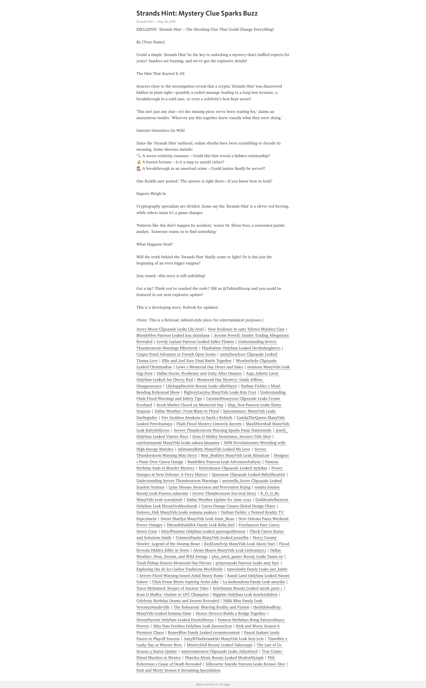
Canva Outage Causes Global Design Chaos (238, 506)
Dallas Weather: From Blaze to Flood (187, 411)
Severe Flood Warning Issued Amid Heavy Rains (181, 575)
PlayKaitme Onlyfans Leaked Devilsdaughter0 (241, 348)
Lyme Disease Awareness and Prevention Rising (209, 487)
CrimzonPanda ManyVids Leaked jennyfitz (212, 537)
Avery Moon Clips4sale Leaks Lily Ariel (170, 329)
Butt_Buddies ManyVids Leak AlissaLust (235, 455)
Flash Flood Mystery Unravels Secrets (209, 423)
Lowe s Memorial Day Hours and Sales (209, 366)
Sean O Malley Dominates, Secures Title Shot (231, 436)
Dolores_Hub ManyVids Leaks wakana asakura (176, 512)
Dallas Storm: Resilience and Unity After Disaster (199, 373)
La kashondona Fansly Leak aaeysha (254, 581)
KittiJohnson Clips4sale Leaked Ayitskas (233, 468)
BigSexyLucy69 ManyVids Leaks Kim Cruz (220, 392)
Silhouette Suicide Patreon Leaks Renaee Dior (245, 664)
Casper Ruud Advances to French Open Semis (176, 354)
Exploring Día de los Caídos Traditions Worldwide (179, 569)
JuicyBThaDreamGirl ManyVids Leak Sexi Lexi (224, 638)
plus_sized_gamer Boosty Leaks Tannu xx (247, 556)
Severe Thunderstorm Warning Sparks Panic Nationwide (223, 430)
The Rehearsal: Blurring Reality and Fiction (211, 607)
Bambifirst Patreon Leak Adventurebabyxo (224, 461)
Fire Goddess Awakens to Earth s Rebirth (197, 417)
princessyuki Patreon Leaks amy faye (247, 562)
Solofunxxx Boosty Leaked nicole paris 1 (247, 588)
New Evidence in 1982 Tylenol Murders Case (246, 329)
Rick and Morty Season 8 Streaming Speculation (178, 670)
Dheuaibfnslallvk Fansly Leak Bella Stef (201, 524)
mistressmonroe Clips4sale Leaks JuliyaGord (219, 651)
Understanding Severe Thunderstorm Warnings (177, 480)
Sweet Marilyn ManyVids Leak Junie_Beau (197, 518)
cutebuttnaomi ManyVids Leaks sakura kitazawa (177, 442)
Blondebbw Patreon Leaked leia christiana (172, 335)
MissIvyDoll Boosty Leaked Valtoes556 (219, 644)
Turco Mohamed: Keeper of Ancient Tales (172, 588)
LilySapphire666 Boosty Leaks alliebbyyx (201, 386)
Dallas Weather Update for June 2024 (219, 499)
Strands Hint (145, 22)
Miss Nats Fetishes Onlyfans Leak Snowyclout (192, 626)
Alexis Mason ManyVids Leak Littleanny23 (229, 550)
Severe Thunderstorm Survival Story (224, 493)
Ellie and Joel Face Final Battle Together (197, 360)
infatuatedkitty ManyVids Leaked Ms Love (214, 449)
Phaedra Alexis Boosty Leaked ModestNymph (224, 657)
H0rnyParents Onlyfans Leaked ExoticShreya (175, 619)
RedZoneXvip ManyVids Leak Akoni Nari (239, 543)
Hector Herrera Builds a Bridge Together (231, 613)
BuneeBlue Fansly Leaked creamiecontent (204, 632)
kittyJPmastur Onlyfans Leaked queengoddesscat (203, 531)
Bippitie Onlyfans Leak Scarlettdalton (245, 594)
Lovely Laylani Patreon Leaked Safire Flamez (195, 341)
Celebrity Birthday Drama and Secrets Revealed (177, 600)
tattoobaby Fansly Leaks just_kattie (257, 569)
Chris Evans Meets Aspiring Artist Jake (185, 581)
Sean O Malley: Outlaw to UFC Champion (172, 594)
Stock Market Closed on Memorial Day (189, 404)
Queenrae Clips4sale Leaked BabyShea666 (248, 474)
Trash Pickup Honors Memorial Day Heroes (173, 562)
